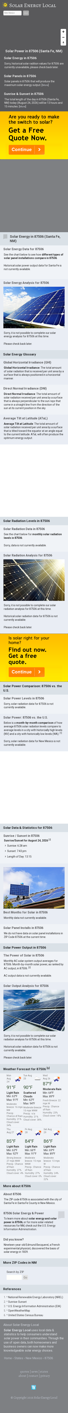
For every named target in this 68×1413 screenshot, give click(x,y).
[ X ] (61, 534)
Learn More (30, 609)
